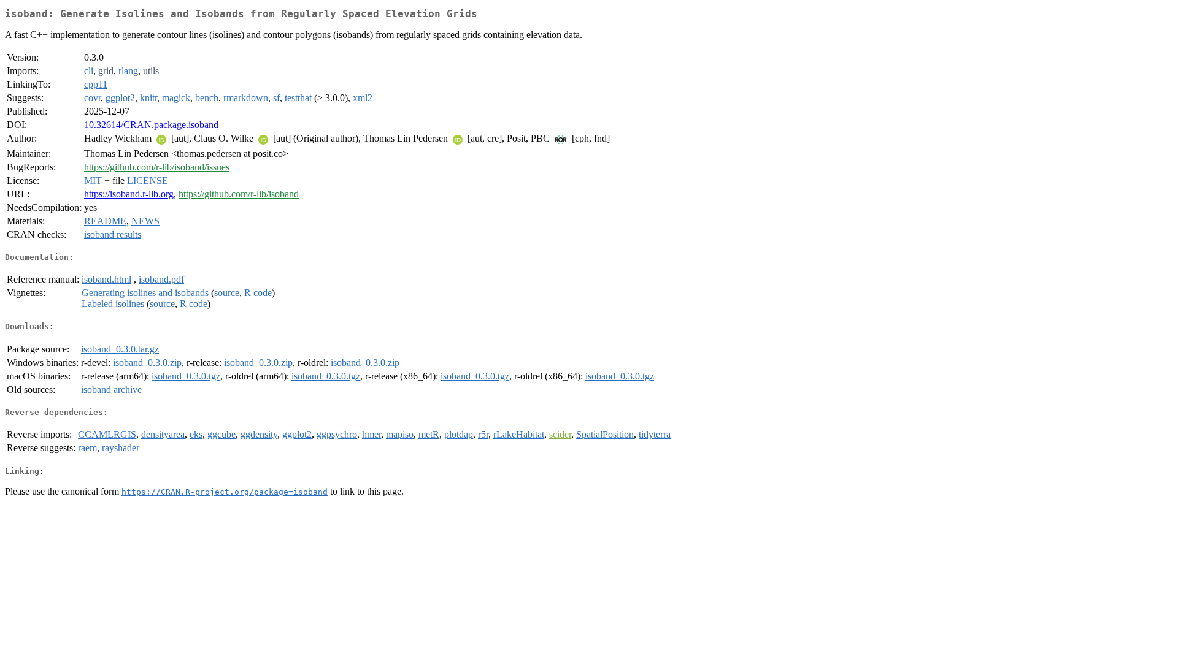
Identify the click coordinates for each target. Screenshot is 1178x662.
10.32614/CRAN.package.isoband (151, 125)
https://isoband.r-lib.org (129, 194)
